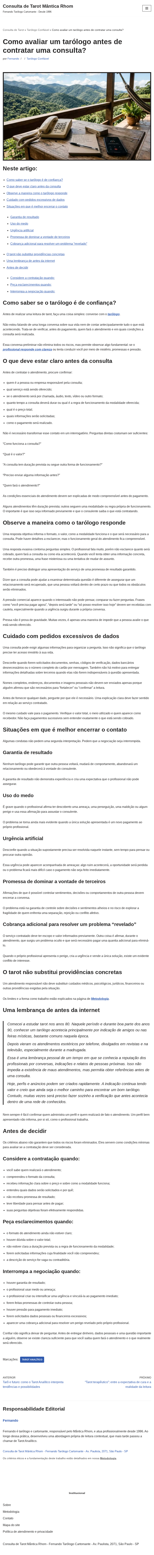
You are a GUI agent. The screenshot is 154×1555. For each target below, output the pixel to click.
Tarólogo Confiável (38, 29)
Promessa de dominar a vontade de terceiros (40, 237)
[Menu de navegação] (146, 8)
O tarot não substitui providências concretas (36, 254)
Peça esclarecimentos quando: (30, 284)
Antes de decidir (17, 267)
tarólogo (114, 314)
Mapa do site (11, 1525)
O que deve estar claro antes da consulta (34, 186)
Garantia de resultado (24, 217)
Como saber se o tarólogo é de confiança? (35, 179)
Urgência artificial (22, 230)
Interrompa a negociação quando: (32, 291)
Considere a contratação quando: (32, 277)
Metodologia (108, 1458)
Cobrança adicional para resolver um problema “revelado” (48, 243)
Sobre (7, 1505)
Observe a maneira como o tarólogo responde (37, 193)
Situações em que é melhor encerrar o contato (37, 206)
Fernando (13, 58)
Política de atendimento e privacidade (28, 1531)
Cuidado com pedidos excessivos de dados (36, 199)
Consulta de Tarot (13, 29)
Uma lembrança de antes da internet (31, 260)
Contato (8, 1518)
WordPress (88, 1551)
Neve (62, 1551)
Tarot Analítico (32, 1359)
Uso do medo (19, 223)
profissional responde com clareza (27, 349)
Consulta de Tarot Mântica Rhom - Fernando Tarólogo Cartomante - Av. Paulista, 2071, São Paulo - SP (65, 1451)
